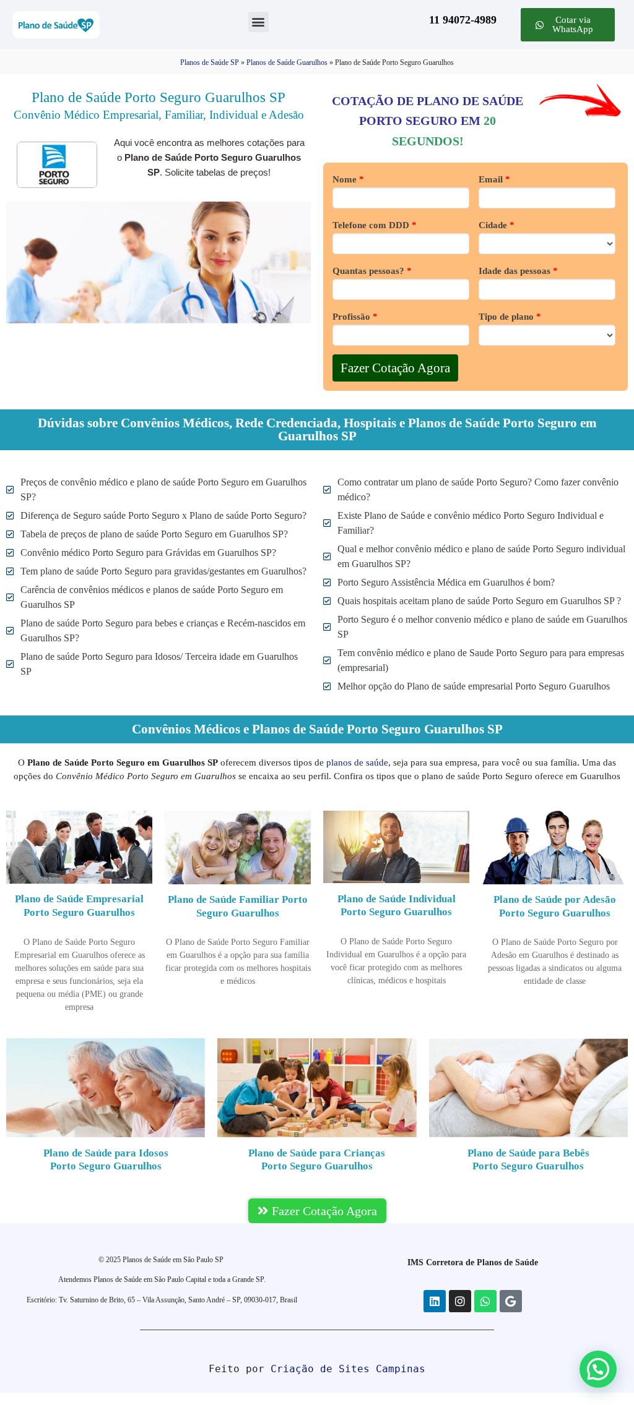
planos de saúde (357, 762)
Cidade (497, 225)
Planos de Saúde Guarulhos (287, 62)
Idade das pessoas (518, 271)
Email (494, 179)
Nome (348, 179)
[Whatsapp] (485, 1301)
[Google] (511, 1301)
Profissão (355, 317)
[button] (258, 22)
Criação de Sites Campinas (348, 1369)
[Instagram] (460, 1301)
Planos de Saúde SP (209, 62)
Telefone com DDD (374, 225)
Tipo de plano (510, 317)
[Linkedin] (434, 1301)
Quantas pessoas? (372, 271)
